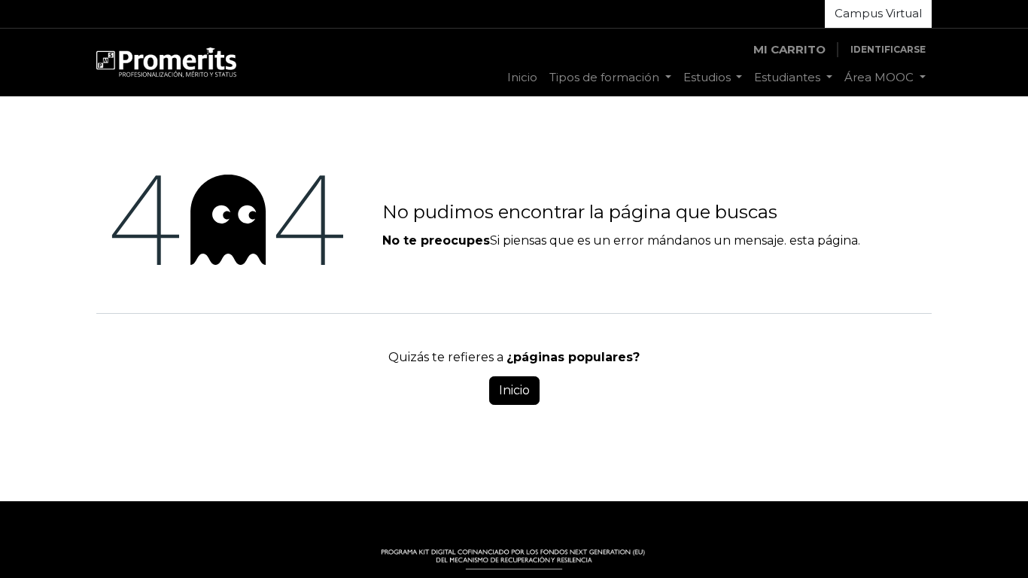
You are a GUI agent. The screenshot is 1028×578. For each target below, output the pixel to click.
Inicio (514, 390)
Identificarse (888, 49)
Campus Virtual (878, 13)
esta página (823, 240)
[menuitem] (522, 77)
